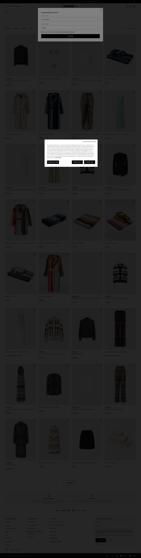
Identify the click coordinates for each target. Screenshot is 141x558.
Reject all (77, 162)
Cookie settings (53, 162)
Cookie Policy (57, 157)
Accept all (89, 162)
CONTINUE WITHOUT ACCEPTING (89, 141)
